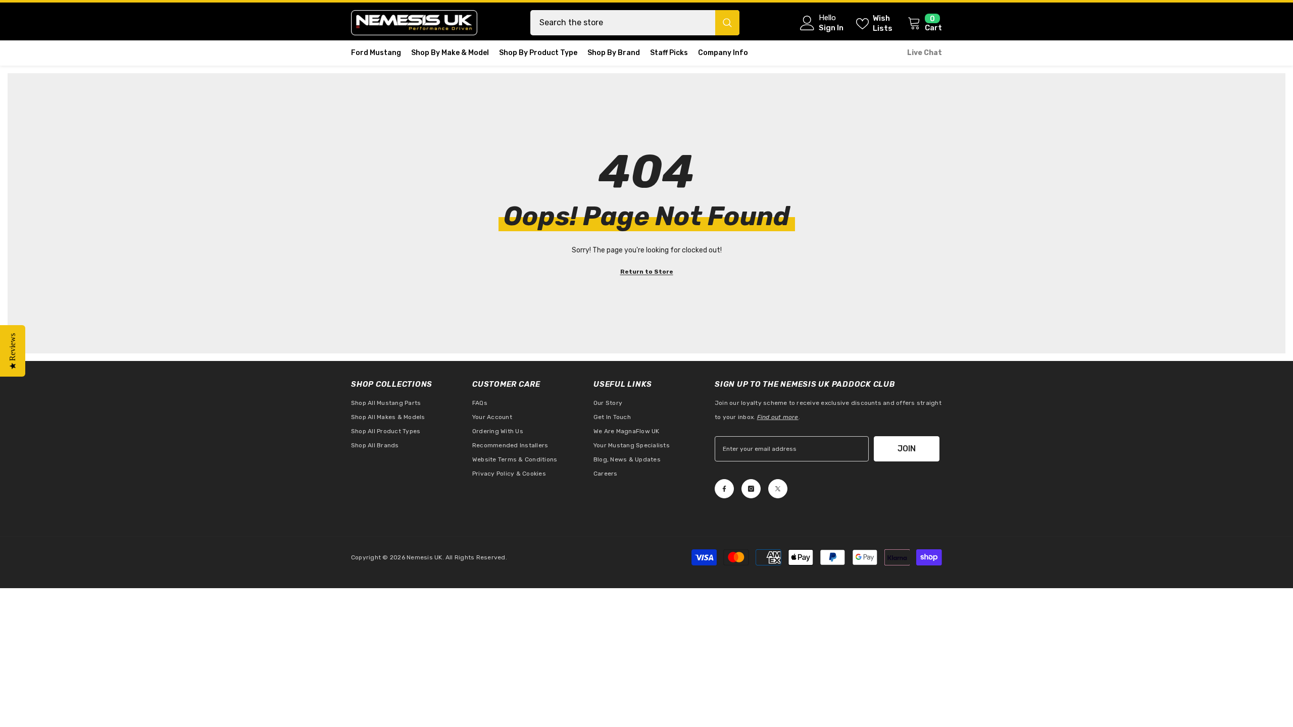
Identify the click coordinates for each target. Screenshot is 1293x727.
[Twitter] (777, 488)
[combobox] (622, 22)
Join (907, 448)
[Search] (634, 22)
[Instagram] (751, 488)
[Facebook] (724, 488)
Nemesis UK (424, 557)
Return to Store (646, 271)
